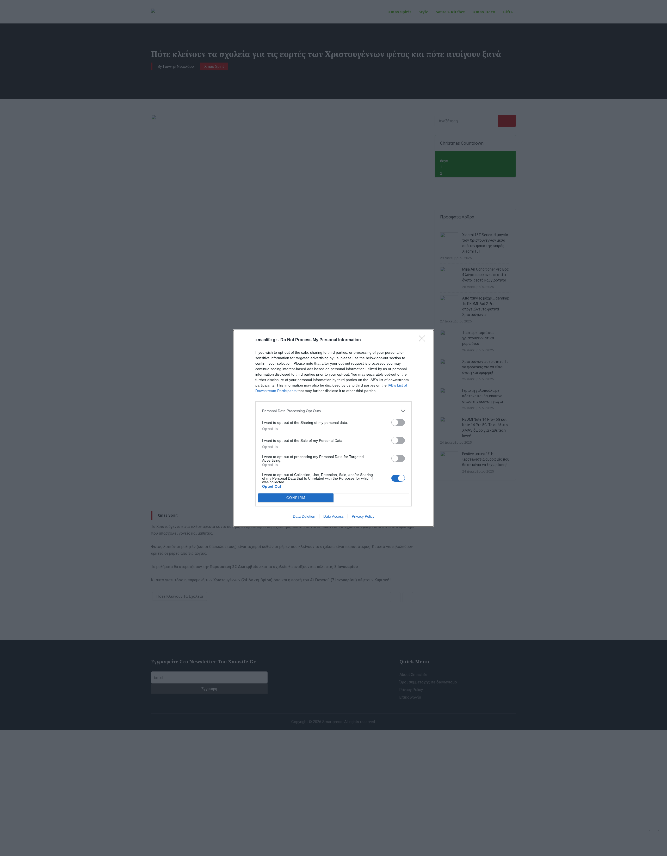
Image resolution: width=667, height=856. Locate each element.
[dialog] (333, 428)
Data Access (333, 516)
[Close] (424, 340)
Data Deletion (304, 516)
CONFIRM (296, 498)
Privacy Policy (363, 516)
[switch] (398, 422)
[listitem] (333, 411)
